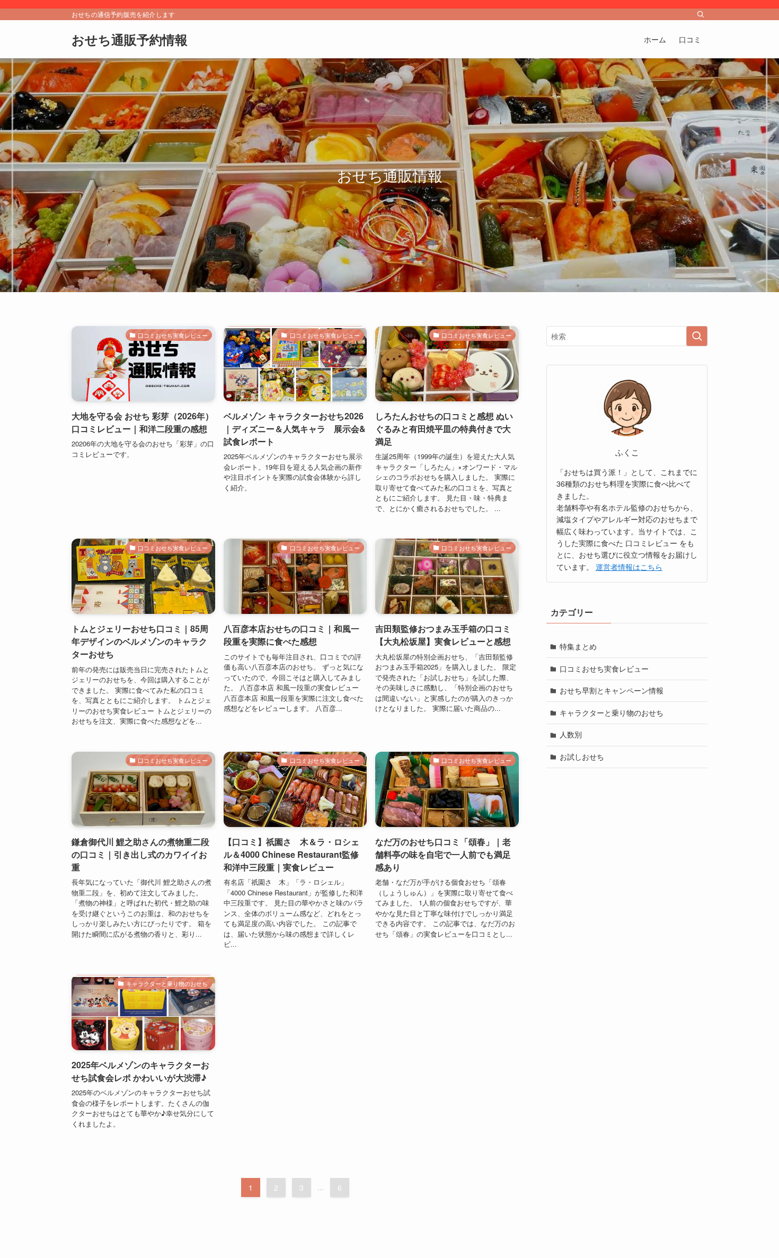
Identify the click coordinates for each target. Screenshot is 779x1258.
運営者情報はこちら (629, 566)
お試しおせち (582, 756)
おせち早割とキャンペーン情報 (611, 690)
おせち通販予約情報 (130, 39)
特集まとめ (578, 646)
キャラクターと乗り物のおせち (611, 712)
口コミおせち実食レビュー (604, 668)
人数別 (571, 734)
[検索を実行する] (696, 336)
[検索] (700, 14)
